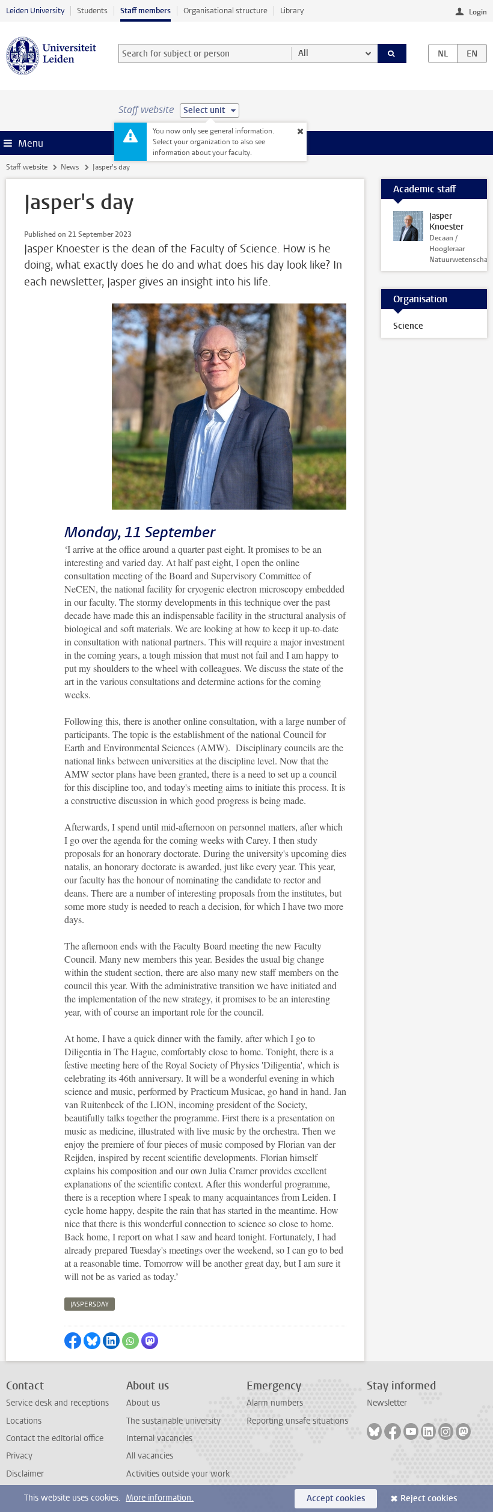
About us (143, 1403)
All (303, 53)
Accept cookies (336, 1498)
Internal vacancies (159, 1438)
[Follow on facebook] (392, 1431)
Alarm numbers (274, 1403)
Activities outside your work (178, 1474)
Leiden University (35, 10)
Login (478, 12)
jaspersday (89, 1304)
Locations (23, 1421)
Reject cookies (428, 1498)
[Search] (392, 53)
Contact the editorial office (54, 1438)
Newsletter (387, 1403)
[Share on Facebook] (72, 1340)
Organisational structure (225, 10)
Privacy (19, 1456)
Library (292, 10)
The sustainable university (173, 1421)
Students (92, 10)
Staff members (145, 10)
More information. (160, 1498)
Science (408, 326)
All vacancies (149, 1456)
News (70, 167)
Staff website (26, 167)
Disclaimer (25, 1474)
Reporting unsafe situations (297, 1421)
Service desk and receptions (57, 1403)
